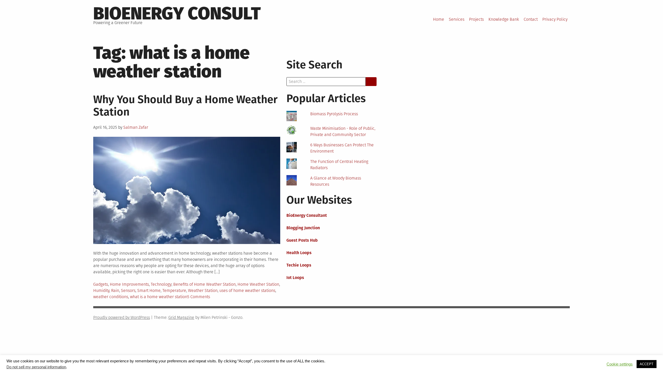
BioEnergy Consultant (306, 215)
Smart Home (149, 290)
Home (438, 19)
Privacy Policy (554, 19)
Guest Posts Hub (302, 240)
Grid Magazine (181, 317)
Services (456, 19)
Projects (476, 19)
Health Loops (299, 252)
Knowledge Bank (503, 19)
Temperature (174, 290)
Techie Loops (298, 265)
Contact (531, 19)
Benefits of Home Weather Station (204, 284)
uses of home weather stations (247, 290)
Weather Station (203, 290)
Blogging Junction (303, 227)
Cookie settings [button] (620, 364)
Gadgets (100, 284)
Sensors (128, 290)
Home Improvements (129, 284)
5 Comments (198, 296)
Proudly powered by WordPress (121, 317)
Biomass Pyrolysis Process (334, 113)
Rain (115, 290)
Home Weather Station (258, 284)
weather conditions (110, 296)
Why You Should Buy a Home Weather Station (185, 105)
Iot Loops (295, 277)
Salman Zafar (135, 127)
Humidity (101, 290)
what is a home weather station (158, 296)
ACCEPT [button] (646, 364)
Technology (161, 284)
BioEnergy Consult (177, 13)
